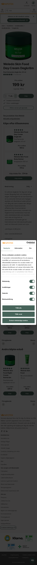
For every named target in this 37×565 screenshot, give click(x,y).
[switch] (32, 287)
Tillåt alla (18, 308)
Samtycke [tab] (6, 248)
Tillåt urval (18, 314)
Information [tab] (18, 248)
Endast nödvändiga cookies (18, 320)
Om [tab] (30, 248)
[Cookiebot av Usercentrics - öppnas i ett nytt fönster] (26, 243)
